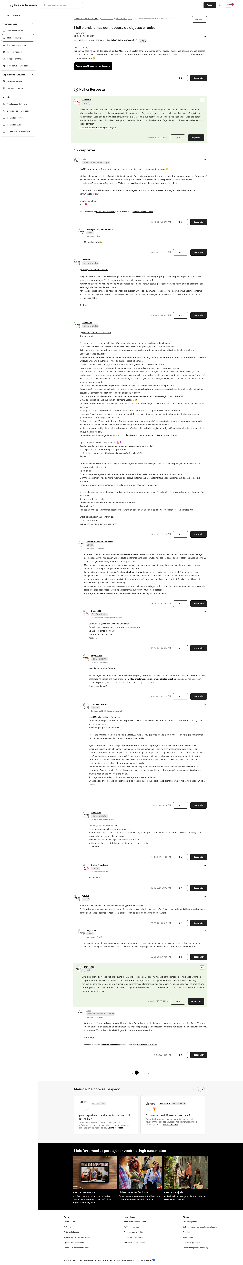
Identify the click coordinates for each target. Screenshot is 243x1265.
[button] (205, 37)
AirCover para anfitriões (133, 1227)
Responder (199, 78)
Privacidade (101, 1260)
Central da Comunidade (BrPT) (86, 19)
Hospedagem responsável (134, 1242)
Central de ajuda (14, 125)
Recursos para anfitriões (133, 1232)
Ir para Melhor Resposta (99, 66)
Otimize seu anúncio (16, 31)
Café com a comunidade (17, 66)
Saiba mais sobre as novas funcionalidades (200, 1227)
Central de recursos (15, 118)
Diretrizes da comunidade (18, 111)
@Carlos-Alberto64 (108, 826)
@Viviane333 (122, 183)
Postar (210, 5)
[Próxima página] (149, 1073)
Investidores (188, 1237)
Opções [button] (198, 19)
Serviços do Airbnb (15, 88)
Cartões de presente (191, 1242)
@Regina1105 (109, 183)
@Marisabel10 (136, 183)
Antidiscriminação (71, 1232)
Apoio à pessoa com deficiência (77, 1237)
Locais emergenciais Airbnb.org (195, 1248)
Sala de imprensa (190, 1222)
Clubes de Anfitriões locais (18, 132)
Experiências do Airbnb (17, 81)
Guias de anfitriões (15, 59)
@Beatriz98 (158, 183)
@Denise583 (96, 183)
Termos (112, 1260)
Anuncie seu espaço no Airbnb (136, 1222)
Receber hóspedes (15, 52)
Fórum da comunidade (133, 1237)
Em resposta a (93, 236)
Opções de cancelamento (74, 1242)
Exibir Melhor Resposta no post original (97, 127)
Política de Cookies (124, 1260)
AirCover (67, 1227)
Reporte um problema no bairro (76, 1248)
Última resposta (115, 1127)
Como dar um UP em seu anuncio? (168, 1115)
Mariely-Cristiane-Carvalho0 (122, 40)
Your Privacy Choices (143, 1260)
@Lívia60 (148, 183)
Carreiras (186, 1232)
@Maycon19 (92, 1023)
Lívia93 (95, 1103)
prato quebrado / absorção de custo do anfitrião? (105, 1117)
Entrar (228, 5)
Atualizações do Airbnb (17, 104)
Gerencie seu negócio (16, 45)
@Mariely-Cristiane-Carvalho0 (96, 169)
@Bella (118, 343)
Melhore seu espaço (16, 38)
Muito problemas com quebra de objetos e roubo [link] (154, 19)
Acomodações (107, 19)
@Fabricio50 (171, 183)
